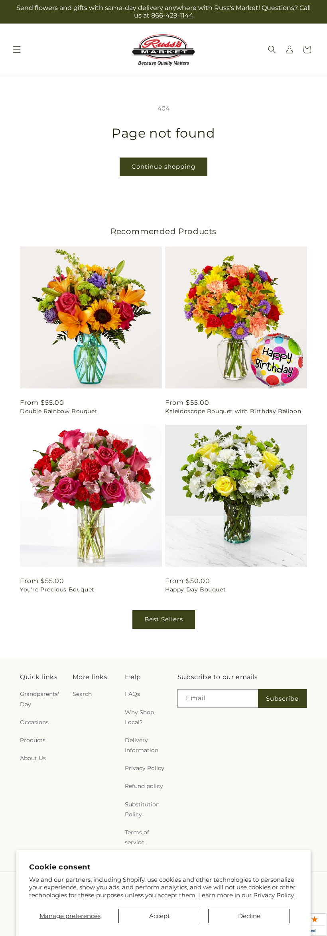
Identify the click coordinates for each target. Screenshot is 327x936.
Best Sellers (163, 619)
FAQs (132, 694)
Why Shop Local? (139, 717)
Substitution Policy (142, 809)
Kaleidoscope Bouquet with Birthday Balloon (233, 411)
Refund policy (144, 786)
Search (82, 694)
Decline (249, 916)
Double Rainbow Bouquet (58, 411)
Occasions (34, 722)
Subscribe (282, 698)
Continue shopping (163, 166)
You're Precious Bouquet (57, 589)
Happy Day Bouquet (195, 589)
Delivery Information (141, 745)
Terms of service (137, 837)
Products (32, 740)
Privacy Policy (273, 895)
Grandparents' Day (39, 698)
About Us (33, 758)
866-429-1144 (172, 15)
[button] (17, 49)
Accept (159, 916)
